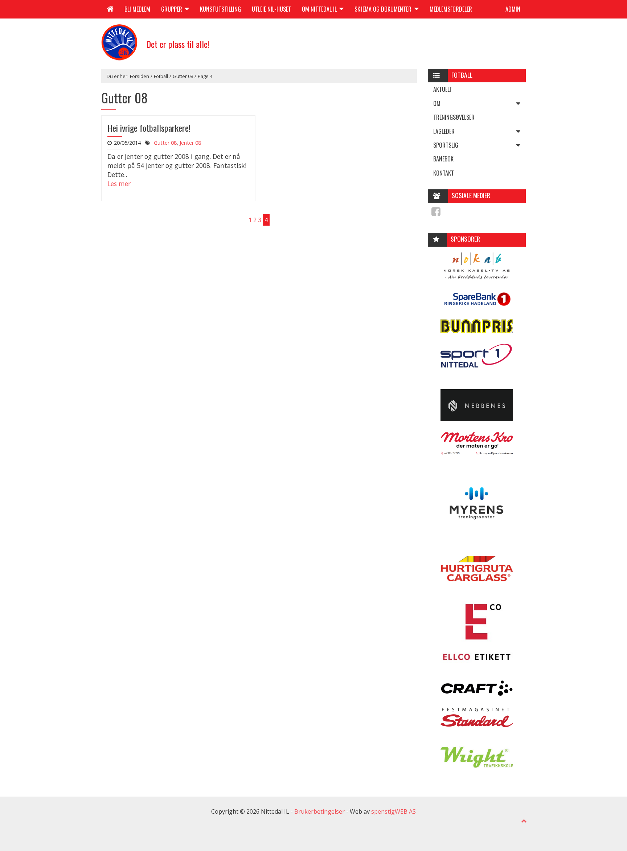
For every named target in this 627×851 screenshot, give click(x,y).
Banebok (443, 159)
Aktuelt (442, 89)
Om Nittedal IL (320, 9)
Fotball (161, 76)
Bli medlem (137, 9)
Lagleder (444, 131)
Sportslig (445, 145)
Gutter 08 (183, 76)
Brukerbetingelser (319, 811)
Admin (512, 9)
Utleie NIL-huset (271, 9)
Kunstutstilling (220, 9)
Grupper (172, 9)
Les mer (119, 183)
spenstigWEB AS (393, 811)
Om (436, 103)
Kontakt (443, 173)
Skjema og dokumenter (384, 9)
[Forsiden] (110, 9)
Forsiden (139, 76)
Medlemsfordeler (451, 9)
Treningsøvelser (454, 117)
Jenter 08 (190, 142)
